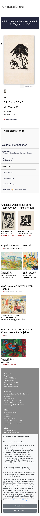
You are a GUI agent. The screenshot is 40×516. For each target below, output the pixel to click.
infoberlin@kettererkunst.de (13, 423)
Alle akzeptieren (20, 510)
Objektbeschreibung (14, 131)
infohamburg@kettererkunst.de (14, 405)
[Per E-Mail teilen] (12, 189)
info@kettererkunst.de (11, 386)
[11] (35, 44)
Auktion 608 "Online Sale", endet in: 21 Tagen (20, 23)
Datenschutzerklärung (20, 500)
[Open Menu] (36, 3)
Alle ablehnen (20, 506)
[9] (2, 44)
